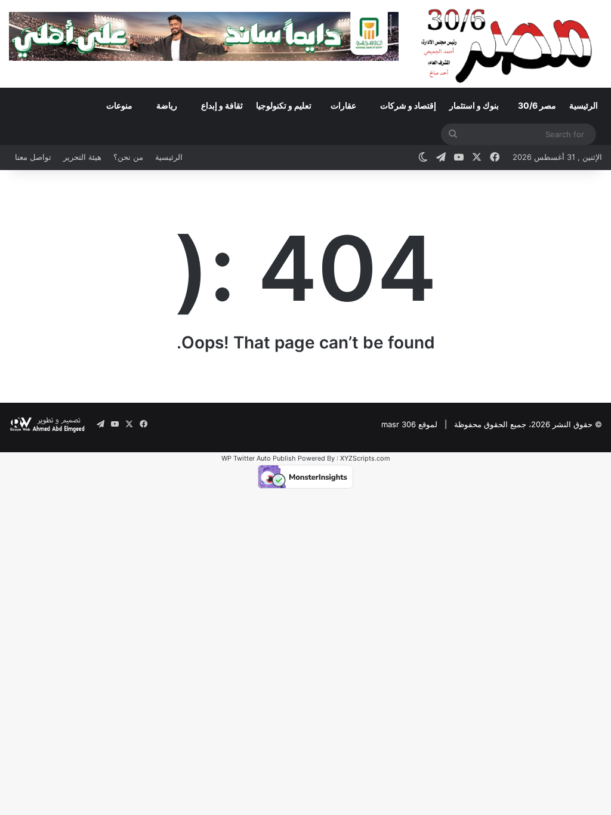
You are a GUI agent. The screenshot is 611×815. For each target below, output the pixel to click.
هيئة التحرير (82, 157)
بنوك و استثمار (474, 105)
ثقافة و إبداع (222, 105)
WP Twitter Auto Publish (258, 458)
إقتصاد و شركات (408, 105)
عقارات (343, 105)
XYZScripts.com (365, 458)
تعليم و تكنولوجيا (283, 105)
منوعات (119, 105)
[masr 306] (509, 44)
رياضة (166, 105)
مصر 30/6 (537, 105)
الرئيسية (583, 105)
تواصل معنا (33, 157)
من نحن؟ (128, 157)
